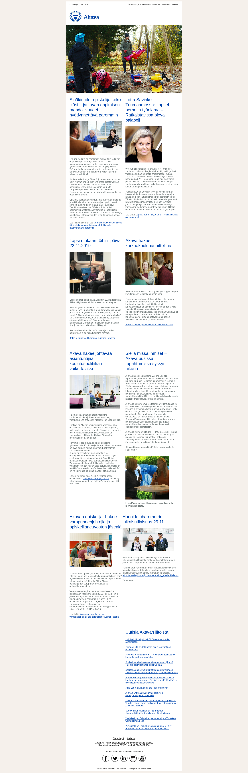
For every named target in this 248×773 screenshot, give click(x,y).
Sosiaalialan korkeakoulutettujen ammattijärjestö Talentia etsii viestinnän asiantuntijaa (149, 663)
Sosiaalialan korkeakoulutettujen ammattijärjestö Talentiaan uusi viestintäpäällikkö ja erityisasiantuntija (151, 671)
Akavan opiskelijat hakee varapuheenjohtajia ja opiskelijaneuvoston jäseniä (94, 615)
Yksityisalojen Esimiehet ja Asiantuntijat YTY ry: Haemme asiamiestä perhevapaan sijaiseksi (148, 727)
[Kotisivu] (125, 16)
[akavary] (133, 758)
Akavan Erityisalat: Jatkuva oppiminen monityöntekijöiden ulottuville (144, 694)
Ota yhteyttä (118, 738)
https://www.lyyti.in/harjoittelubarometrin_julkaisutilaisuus (150, 575)
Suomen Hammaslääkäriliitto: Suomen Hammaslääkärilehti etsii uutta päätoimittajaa (147, 712)
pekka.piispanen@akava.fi (96, 478)
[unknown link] (124, 758)
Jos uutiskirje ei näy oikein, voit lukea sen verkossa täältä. (152, 4)
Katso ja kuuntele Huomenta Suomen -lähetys (92, 338)
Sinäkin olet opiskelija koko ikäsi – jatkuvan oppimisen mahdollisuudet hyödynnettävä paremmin (96, 225)
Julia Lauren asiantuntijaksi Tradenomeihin (146, 688)
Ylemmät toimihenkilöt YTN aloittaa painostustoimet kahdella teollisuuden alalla (150, 656)
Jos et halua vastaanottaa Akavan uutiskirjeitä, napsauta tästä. (124, 768)
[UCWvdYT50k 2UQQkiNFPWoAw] (142, 758)
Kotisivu (131, 738)
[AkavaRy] (105, 758)
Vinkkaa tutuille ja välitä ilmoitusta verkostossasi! (149, 324)
